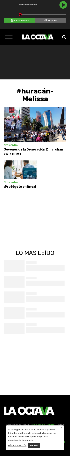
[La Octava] (37, 37)
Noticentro (11, 145)
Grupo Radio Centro (42, 425)
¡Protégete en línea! (20, 186)
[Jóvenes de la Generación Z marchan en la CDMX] (35, 124)
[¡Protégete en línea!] (20, 169)
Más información (17, 445)
